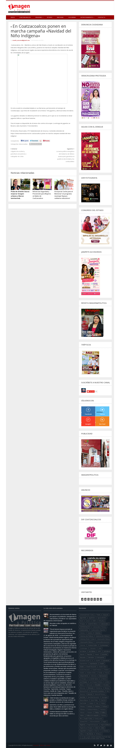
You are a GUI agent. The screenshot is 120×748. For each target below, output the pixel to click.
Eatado (97, 654)
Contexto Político (92, 645)
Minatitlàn (106, 685)
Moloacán (91, 688)
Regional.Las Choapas (86, 728)
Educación (91, 657)
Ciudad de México (93, 624)
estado (102, 663)
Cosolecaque (83, 648)
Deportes (89, 654)
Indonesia (94, 676)
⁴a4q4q (98, 615)
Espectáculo (106, 660)
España (98, 660)
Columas (82, 633)
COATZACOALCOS (85, 627)
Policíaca (97, 706)
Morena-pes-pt (84, 691)
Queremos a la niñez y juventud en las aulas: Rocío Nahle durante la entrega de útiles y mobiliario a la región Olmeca (63, 707)
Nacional (60, 17)
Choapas (82, 624)
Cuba (99, 648)
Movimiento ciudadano (97, 691)
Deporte (82, 654)
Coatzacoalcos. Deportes (98, 630)
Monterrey (99, 688)
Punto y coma (88, 718)
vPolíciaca (99, 734)
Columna (89, 633)
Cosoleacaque (104, 645)
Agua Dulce (83, 618)
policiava (89, 712)
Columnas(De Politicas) (103, 639)
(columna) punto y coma (87, 615)
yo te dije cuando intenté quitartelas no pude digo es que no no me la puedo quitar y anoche (95, 737)
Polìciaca (82, 709)
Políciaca (104, 706)
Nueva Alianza (84, 700)
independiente (84, 676)
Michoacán (89, 685)
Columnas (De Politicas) (86, 636)
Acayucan (105, 615)
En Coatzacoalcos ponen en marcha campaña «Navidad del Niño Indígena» (41, 30)
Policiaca (89, 706)
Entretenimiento (86, 17)
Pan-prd (103, 700)
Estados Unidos (91, 673)
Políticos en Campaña (92, 715)
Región (104, 721)
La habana (104, 679)
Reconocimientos (95, 721)
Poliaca (91, 703)
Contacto (101, 17)
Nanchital (82, 697)
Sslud (95, 731)
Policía (103, 703)
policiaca (82, 706)
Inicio (13, 17)
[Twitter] (101, 745)
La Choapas (83, 679)
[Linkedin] (107, 745)
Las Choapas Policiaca (96, 682)
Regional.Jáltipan (105, 725)
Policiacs (82, 712)
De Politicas (83, 651)
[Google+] (104, 745)
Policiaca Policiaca (92, 709)
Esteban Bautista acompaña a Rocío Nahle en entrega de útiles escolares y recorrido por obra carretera (62, 714)
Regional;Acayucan (92, 725)
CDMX (94, 621)
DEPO (99, 651)
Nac (108, 691)
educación (83, 657)
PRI (81, 718)
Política (103, 712)
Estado (49, 17)
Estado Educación (91, 666)
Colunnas (82, 645)
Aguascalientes (101, 618)
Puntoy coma (98, 718)
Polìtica (82, 715)
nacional (82, 694)
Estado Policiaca (97, 669)
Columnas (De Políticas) (102, 636)
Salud (102, 728)
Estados (82, 673)
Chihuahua (101, 621)
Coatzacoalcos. (84, 630)
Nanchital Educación (93, 697)
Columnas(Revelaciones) (102, 642)
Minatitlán (98, 685)
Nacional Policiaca (100, 694)
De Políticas (92, 651)
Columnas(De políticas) (86, 642)
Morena (107, 688)
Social (90, 731)
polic (97, 703)
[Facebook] (97, 745)
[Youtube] (111, 745)
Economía (104, 654)
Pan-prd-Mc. (83, 703)
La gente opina (93, 679)
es (92, 660)
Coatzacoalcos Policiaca (99, 627)
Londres (107, 682)
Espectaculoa (83, 663)
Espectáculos (94, 663)
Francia (107, 673)
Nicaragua (105, 697)
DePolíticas (107, 651)
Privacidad (36, 745)
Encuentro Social (84, 660)
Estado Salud (102, 666)
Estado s (106, 669)
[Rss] (94, 745)
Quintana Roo (84, 721)
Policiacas (103, 709)
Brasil (81, 621)
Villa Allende (89, 734)
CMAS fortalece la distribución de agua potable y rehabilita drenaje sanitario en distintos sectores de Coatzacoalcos (62, 700)
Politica (97, 712)
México (82, 685)
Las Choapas (83, 682)
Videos (82, 734)
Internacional (103, 676)
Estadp (100, 673)
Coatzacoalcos (25, 17)
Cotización (93, 648)
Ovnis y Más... (94, 700)
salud (96, 728)
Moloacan (83, 688)
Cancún (88, 621)
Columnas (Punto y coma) (87, 639)
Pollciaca (103, 715)
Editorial (42, 745)
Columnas (72, 17)
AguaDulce (92, 618)
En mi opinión (100, 657)
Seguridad (83, 731)
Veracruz (105, 731)
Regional (82, 725)
